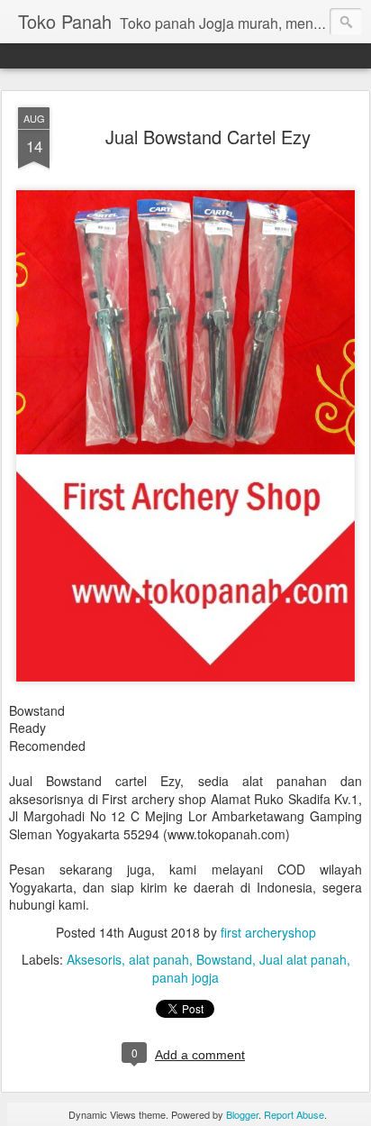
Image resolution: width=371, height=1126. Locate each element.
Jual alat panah (303, 959)
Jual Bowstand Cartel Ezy (208, 137)
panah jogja (185, 977)
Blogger (242, 1114)
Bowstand (224, 959)
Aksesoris (94, 959)
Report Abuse (294, 1114)
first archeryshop (268, 932)
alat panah (159, 959)
